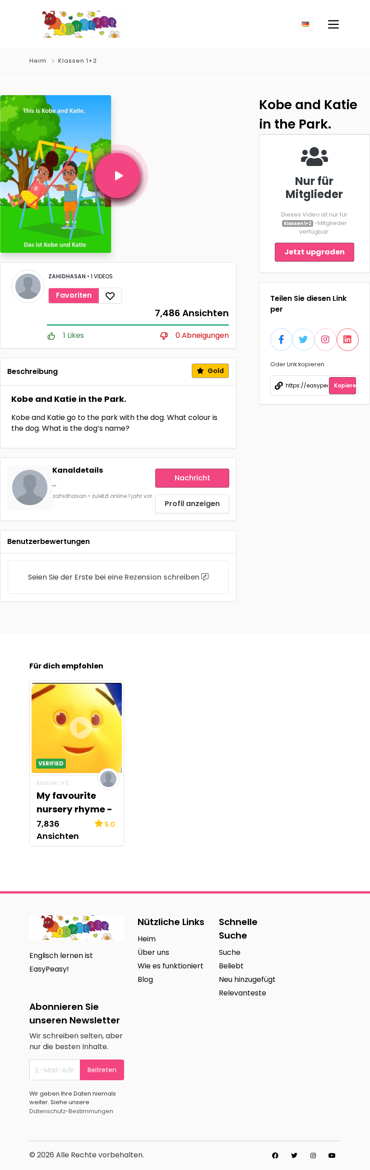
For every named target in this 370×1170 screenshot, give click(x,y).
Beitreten (102, 1069)
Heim (37, 60)
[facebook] (275, 1155)
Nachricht (192, 478)
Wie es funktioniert (171, 966)
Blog (145, 979)
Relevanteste (242, 993)
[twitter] (294, 1155)
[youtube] (332, 1155)
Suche (229, 952)
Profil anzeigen (192, 503)
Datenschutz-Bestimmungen (71, 1111)
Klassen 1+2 (77, 60)
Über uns (153, 952)
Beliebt (231, 966)
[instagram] (313, 1155)
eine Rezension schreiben (153, 577)
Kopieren (345, 385)
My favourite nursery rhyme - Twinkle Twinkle (74, 809)
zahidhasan (67, 276)
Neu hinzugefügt (247, 979)
